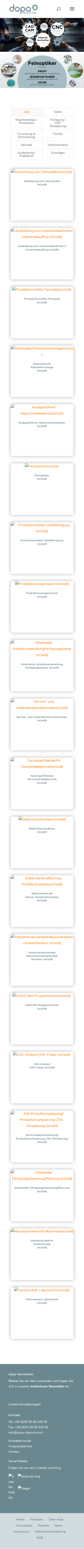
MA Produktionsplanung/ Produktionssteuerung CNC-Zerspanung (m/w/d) (42, 1138)
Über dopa (56, 1519)
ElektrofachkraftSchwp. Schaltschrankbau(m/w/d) (42, 897)
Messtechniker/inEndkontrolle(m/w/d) (42, 1244)
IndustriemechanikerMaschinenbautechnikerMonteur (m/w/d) (42, 956)
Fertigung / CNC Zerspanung (58, 123)
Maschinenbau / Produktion (26, 121)
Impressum (21, 1532)
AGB (39, 1538)
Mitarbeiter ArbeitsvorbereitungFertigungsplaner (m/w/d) (42, 666)
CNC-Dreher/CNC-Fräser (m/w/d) (42, 1066)
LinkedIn (41, 1468)
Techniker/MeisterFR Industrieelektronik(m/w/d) (42, 779)
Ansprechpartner (20, 1446)
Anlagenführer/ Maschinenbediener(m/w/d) (42, 424)
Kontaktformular (20, 1441)
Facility (58, 134)
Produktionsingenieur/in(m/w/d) (42, 595)
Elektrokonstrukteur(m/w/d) (42, 830)
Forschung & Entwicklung (26, 135)
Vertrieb (26, 145)
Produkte (36, 1519)
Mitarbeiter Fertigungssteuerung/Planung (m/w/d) (42, 1189)
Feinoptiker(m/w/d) (42, 477)
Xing (57, 1468)
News (59, 1525)
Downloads (24, 1525)
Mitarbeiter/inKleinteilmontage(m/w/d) (42, 367)
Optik (58, 112)
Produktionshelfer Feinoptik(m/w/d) (42, 300)
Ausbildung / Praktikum (26, 154)
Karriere (43, 1525)
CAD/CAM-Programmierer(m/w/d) (42, 1006)
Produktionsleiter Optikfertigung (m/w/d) (42, 542)
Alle (26, 112)
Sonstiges (58, 153)
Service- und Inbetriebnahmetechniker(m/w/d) (42, 718)
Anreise (14, 1452)
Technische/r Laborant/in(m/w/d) (42, 1301)
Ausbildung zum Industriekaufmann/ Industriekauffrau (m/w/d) (42, 247)
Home (20, 1519)
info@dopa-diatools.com (26, 1432)
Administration (57, 145)
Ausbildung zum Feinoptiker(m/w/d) (42, 183)
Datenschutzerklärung (50, 1532)
